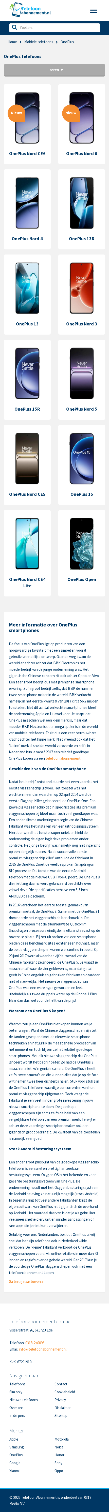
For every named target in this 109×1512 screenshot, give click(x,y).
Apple (13, 1439)
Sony (58, 1462)
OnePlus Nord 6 (81, 153)
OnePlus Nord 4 (27, 239)
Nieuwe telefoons (23, 1399)
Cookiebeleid (65, 1391)
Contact (61, 1384)
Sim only (15, 1391)
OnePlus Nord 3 (81, 324)
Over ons (16, 1407)
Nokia (59, 1447)
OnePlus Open (81, 579)
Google (15, 1462)
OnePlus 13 (27, 324)
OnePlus (16, 1455)
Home (12, 41)
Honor (59, 1455)
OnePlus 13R (82, 239)
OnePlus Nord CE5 (27, 494)
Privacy (60, 1399)
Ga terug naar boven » (26, 1281)
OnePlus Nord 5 (81, 409)
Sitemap (61, 1415)
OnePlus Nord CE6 (27, 153)
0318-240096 (34, 1342)
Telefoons (17, 1384)
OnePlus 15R (27, 409)
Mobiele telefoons (38, 41)
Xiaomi (14, 1470)
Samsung (16, 1447)
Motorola (62, 1439)
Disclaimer (63, 1407)
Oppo (59, 1470)
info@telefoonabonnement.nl (42, 1349)
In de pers (17, 1415)
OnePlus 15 (81, 494)
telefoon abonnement (63, 758)
